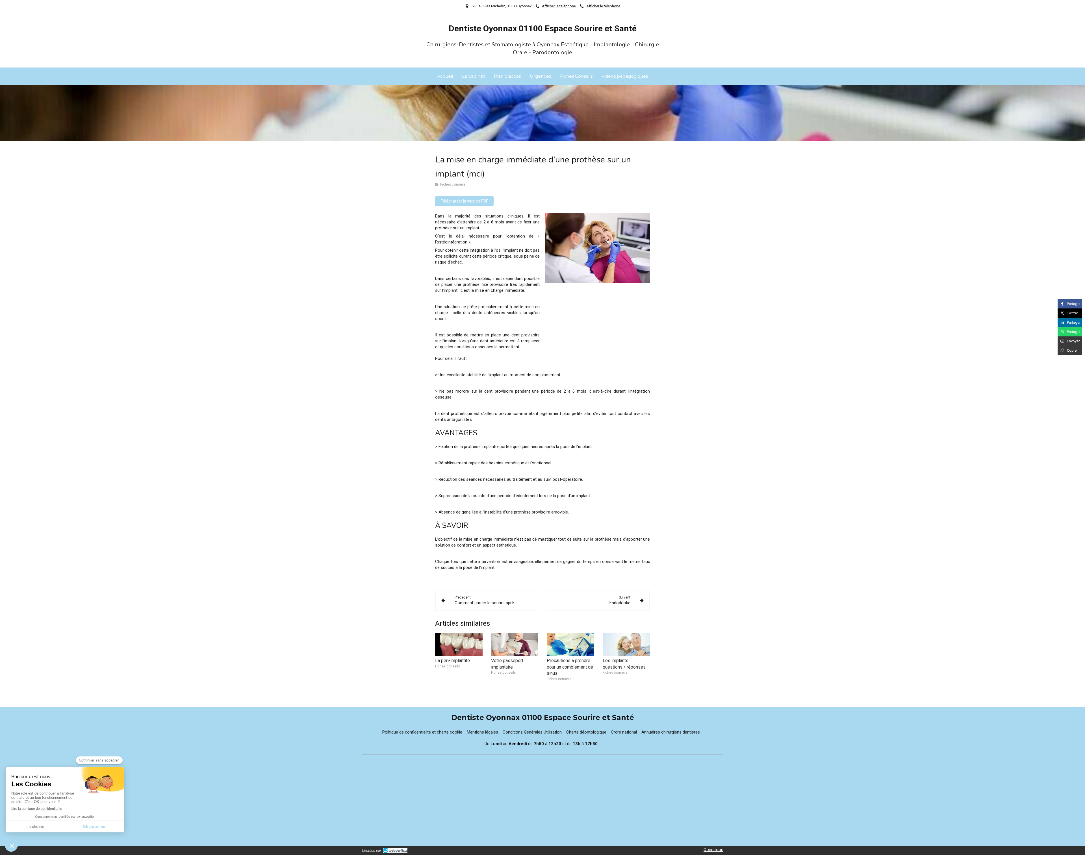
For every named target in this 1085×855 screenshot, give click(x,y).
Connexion (713, 849)
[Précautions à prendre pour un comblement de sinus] (570, 644)
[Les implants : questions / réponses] (626, 644)
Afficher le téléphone (559, 6)
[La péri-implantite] (459, 644)
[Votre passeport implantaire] (515, 644)
